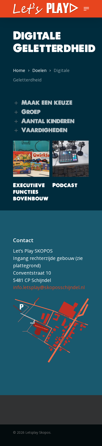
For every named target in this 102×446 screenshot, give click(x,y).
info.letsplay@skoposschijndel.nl (49, 287)
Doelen (39, 70)
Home (19, 70)
